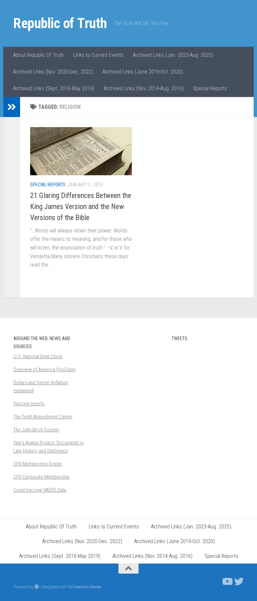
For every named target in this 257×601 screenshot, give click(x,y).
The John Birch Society (36, 430)
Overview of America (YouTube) (44, 370)
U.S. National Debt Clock (37, 357)
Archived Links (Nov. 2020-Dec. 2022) (53, 72)
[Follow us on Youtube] (227, 581)
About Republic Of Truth (38, 55)
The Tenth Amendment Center (43, 417)
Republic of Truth (60, 23)
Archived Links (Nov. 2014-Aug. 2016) (144, 88)
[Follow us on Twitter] (239, 581)
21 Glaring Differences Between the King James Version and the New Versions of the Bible (80, 206)
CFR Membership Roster (37, 464)
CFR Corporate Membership (41, 477)
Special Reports (210, 88)
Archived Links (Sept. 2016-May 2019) (53, 88)
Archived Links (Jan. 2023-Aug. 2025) (173, 55)
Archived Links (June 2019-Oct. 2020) (142, 72)
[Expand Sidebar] (11, 107)
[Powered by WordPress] (36, 587)
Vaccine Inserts (29, 404)
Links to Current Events (98, 55)
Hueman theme (87, 586)
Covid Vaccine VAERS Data (39, 490)
